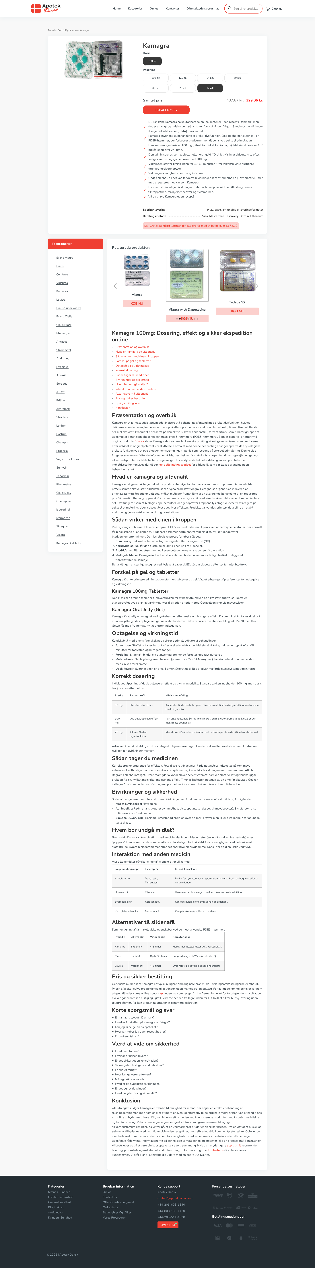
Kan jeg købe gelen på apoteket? (136, 1027)
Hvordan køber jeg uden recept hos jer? (140, 1032)
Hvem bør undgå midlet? (132, 384)
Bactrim (61, 434)
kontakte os (216, 1150)
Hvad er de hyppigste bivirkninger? (137, 1084)
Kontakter (172, 9)
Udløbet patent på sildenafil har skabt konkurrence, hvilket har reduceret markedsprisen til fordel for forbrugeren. (186, 1056)
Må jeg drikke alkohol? (129, 1079)
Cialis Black (63, 325)
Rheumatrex (64, 484)
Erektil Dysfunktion (68, 30)
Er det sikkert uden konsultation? (136, 1061)
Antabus (61, 342)
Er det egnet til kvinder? (130, 1089)
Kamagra (62, 291)
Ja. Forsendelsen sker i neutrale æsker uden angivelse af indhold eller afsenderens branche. (172, 1036)
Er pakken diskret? (127, 1036)
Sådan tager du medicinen (132, 375)
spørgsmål (234, 1146)
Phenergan (63, 333)
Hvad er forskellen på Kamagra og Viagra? (142, 1022)
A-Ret (60, 392)
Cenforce (62, 275)
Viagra (60, 535)
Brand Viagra (64, 258)
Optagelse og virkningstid (132, 366)
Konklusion (123, 408)
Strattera (62, 417)
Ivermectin (63, 518)
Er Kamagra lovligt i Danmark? (134, 1018)
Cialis (60, 266)
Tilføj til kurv (166, 110)
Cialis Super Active (68, 308)
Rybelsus (62, 367)
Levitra (60, 300)
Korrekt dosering (127, 370)
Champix (62, 442)
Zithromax (63, 409)
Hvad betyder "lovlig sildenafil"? (136, 1093)
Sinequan (62, 526)
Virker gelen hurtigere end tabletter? (139, 1065)
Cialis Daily (63, 493)
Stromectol (63, 350)
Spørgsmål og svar (128, 403)
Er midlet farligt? (126, 1070)
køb (162, 993)
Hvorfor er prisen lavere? (131, 1056)
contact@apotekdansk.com (175, 1198)
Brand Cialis (64, 316)
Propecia (62, 451)
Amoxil (61, 375)
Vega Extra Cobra (67, 459)
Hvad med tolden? (127, 1051)
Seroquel (62, 384)
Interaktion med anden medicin (136, 389)
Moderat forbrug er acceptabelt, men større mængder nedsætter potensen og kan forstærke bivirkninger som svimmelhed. (184, 1079)
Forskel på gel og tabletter (133, 361)
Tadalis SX (199, 302)
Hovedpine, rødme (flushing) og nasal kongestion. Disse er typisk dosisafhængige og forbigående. (176, 1084)
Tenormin (62, 476)
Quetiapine (63, 501)
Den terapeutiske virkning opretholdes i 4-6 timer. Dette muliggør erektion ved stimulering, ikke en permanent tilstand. (185, 1075)
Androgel (62, 358)
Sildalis (249, 297)
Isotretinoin (63, 510)
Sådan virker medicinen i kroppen (137, 356)
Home (117, 9)
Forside (52, 30)
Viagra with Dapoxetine (149, 309)
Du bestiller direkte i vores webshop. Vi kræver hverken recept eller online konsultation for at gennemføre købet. (186, 1032)
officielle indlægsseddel (175, 465)
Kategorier (135, 9)
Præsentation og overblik (132, 347)
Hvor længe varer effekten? (133, 1075)
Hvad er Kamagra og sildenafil (135, 352)
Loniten (61, 426)
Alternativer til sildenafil (132, 394)
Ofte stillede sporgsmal (202, 9)
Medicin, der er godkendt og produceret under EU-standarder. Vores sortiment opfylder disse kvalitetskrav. (182, 1093)
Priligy (60, 400)
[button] (199, 311)
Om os (154, 9)
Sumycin (61, 468)
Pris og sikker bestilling (131, 398)
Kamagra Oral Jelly (68, 543)
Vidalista (62, 283)
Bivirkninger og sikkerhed (132, 380)
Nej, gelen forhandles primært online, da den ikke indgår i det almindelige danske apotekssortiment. (177, 1027)
